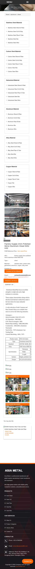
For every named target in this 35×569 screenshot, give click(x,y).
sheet (19, 14)
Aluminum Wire (12, 129)
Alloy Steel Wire (12, 158)
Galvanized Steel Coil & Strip (16, 89)
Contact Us (9, 531)
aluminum (13, 14)
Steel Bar (8, 507)
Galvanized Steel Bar (14, 96)
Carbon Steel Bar (13, 67)
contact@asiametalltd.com (22, 275)
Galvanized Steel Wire (14, 100)
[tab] (7, 241)
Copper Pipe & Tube (13, 179)
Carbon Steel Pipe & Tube (15, 64)
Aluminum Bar (12, 125)
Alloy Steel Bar (12, 154)
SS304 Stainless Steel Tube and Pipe (15, 429)
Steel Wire (9, 510)
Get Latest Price (22, 251)
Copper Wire (11, 186)
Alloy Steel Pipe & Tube (14, 150)
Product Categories (11, 524)
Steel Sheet (9, 495)
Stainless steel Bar (13, 39)
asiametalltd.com (20, 566)
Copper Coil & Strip (13, 175)
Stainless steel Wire (13, 42)
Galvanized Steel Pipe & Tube (16, 93)
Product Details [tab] (11, 280)
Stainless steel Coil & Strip (15, 31)
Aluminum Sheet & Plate (15, 114)
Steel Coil (8, 499)
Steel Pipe (9, 503)
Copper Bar (11, 183)
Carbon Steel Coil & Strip (15, 60)
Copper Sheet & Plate (14, 171)
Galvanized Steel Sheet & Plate (16, 85)
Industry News (10, 527)
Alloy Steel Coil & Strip (14, 146)
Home (7, 14)
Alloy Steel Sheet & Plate (15, 143)
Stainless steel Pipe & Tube (15, 35)
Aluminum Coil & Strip (14, 118)
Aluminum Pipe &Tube (14, 121)
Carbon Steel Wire (13, 71)
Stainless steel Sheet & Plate (16, 27)
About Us (8, 520)
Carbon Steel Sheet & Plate (15, 56)
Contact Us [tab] (9, 284)
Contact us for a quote (13, 271)
